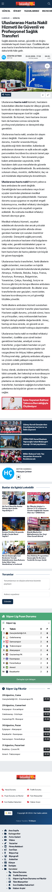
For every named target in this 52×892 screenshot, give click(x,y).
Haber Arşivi (35, 802)
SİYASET (17, 11)
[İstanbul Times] (25, 4)
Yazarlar (13, 843)
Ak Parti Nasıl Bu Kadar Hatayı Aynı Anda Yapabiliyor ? (12, 509)
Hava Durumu (10, 790)
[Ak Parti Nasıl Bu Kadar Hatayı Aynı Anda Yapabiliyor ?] (13, 498)
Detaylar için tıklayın (26, 679)
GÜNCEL (6, 11)
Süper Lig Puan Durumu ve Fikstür (29, 879)
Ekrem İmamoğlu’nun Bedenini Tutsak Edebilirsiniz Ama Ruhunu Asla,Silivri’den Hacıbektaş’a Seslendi (13, 560)
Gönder (7, 601)
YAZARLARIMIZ (31, 11)
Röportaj (13, 853)
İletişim (12, 866)
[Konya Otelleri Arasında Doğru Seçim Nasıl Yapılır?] (13, 524)
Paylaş (7, 95)
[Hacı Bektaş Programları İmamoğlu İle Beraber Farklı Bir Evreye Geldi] (38, 547)
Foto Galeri (14, 837)
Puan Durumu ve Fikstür (14, 796)
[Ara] (49, 4)
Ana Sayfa (14, 831)
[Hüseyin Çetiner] (8, 473)
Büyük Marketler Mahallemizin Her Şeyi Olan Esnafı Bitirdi (37, 534)
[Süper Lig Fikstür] (48, 689)
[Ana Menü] (3, 4)
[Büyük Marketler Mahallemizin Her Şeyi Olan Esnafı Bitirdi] (38, 524)
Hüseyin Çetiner (24, 472)
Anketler (13, 859)
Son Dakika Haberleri (12, 802)
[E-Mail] (18, 477)
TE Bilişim (32, 821)
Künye (12, 863)
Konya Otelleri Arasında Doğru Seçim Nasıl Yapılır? (13, 534)
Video (12, 840)
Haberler (6, 18)
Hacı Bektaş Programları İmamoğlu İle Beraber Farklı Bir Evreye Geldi (38, 558)
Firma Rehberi (16, 846)
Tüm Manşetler (36, 796)
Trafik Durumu (35, 790)
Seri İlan (13, 850)
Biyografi (13, 856)
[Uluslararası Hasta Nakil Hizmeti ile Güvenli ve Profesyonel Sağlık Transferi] (26, 76)
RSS (9, 813)
